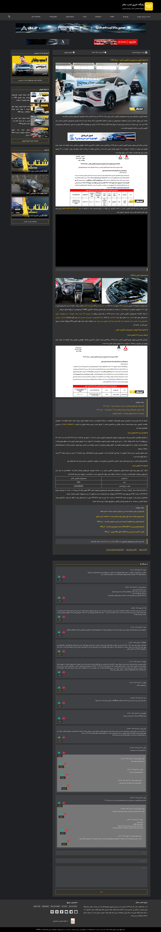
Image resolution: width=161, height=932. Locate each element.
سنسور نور (89, 317)
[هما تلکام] (116, 41)
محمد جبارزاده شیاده (138, 52)
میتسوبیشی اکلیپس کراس (114, 550)
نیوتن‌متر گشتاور (88, 306)
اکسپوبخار (98, 16)
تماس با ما (64, 906)
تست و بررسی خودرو (143, 16)
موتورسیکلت (53, 16)
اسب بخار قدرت (102, 306)
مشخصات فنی (35, 16)
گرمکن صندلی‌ (129, 317)
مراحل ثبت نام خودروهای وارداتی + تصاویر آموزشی (128, 413)
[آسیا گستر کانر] (48, 41)
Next (14, 66)
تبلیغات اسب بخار (55, 906)
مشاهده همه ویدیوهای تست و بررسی (30, 80)
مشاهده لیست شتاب (30, 221)
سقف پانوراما (74, 314)
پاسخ (60, 580)
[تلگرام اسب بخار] (101, 137)
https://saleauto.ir (69, 424)
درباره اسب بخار (73, 906)
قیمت (84, 16)
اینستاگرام (107, 541)
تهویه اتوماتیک (114, 317)
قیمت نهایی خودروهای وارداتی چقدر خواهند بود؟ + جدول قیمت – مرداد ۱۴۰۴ (120, 410)
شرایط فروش (70, 16)
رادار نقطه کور (119, 321)
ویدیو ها (125, 16)
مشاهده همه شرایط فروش (30, 141)
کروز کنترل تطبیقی (109, 321)
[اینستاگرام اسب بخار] (76, 911)
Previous (46, 66)
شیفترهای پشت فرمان (140, 321)
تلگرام (113, 541)
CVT (143, 309)
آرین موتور (142, 550)
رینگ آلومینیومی (98, 317)
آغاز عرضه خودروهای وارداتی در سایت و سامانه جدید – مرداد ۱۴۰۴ (123, 406)
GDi (120, 306)
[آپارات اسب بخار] (57, 911)
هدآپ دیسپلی (60, 317)
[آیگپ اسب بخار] (52, 911)
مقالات (112, 16)
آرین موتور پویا (130, 550)
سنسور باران (81, 317)
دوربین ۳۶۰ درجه (84, 314)
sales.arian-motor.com (69, 208)
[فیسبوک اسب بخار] (61, 911)
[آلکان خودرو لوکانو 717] (80, 28)
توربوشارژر (125, 306)
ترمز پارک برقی (98, 321)
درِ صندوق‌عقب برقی (62, 314)
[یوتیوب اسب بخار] (66, 911)
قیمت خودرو (37, 906)
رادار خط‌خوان (128, 321)
